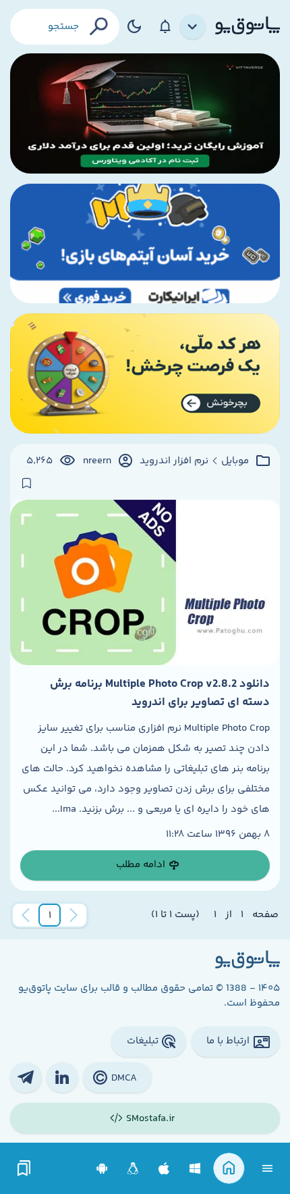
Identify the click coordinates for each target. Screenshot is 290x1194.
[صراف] (145, 373)
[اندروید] (102, 1169)
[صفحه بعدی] (25, 915)
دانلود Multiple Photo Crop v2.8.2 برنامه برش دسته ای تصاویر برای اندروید (160, 692)
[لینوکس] (133, 1169)
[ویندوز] (195, 1169)
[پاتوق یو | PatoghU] (247, 26)
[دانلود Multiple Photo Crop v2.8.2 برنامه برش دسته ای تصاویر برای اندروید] (145, 583)
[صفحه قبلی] (73, 915)
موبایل (235, 461)
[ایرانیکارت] (145, 244)
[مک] (164, 1169)
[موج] (145, 113)
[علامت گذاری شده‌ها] (24, 1169)
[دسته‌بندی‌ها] (193, 27)
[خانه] (229, 1169)
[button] (49, 915)
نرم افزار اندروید (174, 461)
